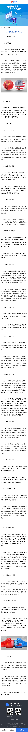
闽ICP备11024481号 (5, 724)
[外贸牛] (14, 2)
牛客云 (16, 719)
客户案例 (8, 27)
